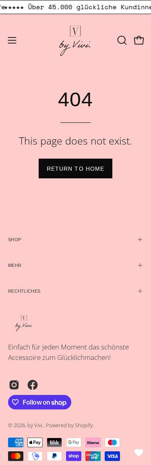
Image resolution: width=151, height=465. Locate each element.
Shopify (84, 425)
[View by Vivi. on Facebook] (33, 385)
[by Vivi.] (76, 40)
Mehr (14, 265)
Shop (14, 239)
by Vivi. (35, 425)
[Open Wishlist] (139, 453)
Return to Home (75, 168)
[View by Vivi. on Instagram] (14, 385)
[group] (75, 7)
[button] (121, 40)
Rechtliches (24, 291)
